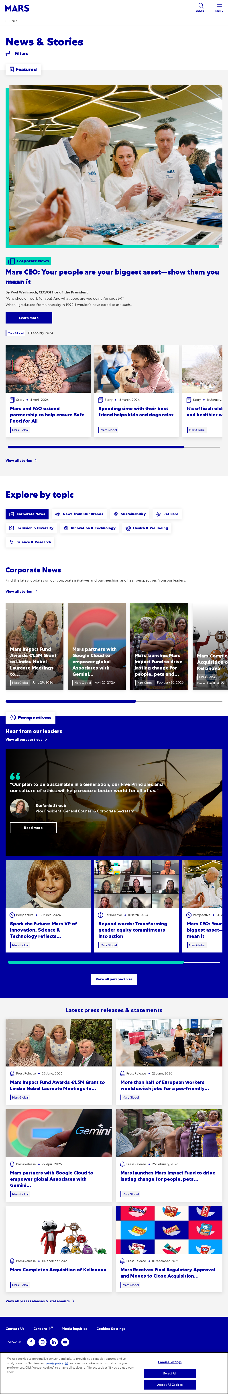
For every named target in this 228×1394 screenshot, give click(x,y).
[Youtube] (65, 1342)
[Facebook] (31, 1342)
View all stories (19, 460)
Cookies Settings (110, 1329)
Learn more (29, 318)
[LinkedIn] (54, 1342)
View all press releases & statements (38, 1301)
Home (13, 20)
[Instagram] (43, 1342)
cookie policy (54, 1363)
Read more (33, 828)
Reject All (169, 1373)
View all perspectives (24, 739)
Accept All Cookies (170, 1384)
